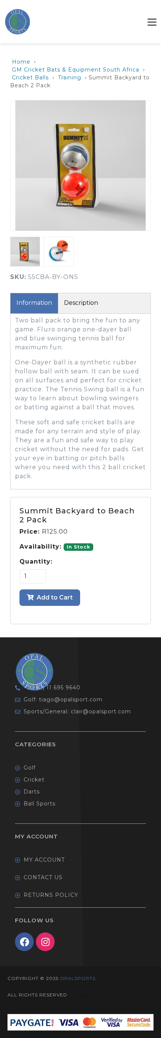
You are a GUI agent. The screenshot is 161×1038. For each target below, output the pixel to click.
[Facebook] (24, 941)
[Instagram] (45, 941)
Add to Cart (54, 597)
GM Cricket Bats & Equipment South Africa (75, 69)
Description (81, 302)
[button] (152, 22)
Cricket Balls (30, 77)
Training (69, 77)
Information (34, 302)
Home (21, 61)
